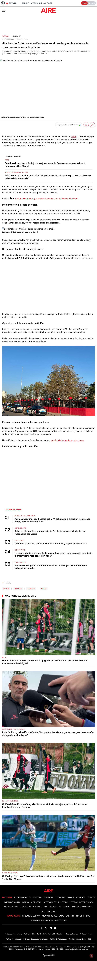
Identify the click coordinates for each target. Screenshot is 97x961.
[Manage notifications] (91, 956)
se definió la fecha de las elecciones (66, 440)
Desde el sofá (86, 902)
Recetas (73, 902)
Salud (71, 898)
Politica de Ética (29, 934)
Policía (43, 589)
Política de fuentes (71, 934)
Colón (73, 136)
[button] (16, 10)
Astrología (55, 907)
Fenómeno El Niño (31, 916)
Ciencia (25, 902)
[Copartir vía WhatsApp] (86, 124)
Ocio (43, 911)
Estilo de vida (11, 907)
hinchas (18, 589)
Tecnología (25, 907)
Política (91, 898)
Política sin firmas (86, 934)
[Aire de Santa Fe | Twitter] (46, 928)
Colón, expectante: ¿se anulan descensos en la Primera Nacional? (46, 198)
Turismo (37, 907)
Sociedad (51, 911)
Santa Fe (31, 589)
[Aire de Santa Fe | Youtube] (55, 928)
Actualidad (60, 898)
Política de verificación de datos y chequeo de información (27, 939)
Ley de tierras (83, 916)
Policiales (16, 36)
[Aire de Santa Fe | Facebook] (41, 928)
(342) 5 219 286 (57, 949)
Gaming (66, 907)
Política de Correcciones (13, 934)
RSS (89, 939)
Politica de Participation (58, 939)
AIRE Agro (36, 902)
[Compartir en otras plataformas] (92, 124)
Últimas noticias (22, 898)
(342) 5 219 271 (29, 949)
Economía (80, 898)
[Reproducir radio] (3, 3)
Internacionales (12, 902)
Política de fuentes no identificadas (49, 934)
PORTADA (5, 36)
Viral (45, 907)
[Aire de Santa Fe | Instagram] (51, 928)
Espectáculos (49, 902)
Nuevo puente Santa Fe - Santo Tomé (48, 920)
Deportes (63, 902)
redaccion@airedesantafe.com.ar (76, 949)
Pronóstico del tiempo (53, 916)
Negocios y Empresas (82, 907)
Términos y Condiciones (77, 939)
